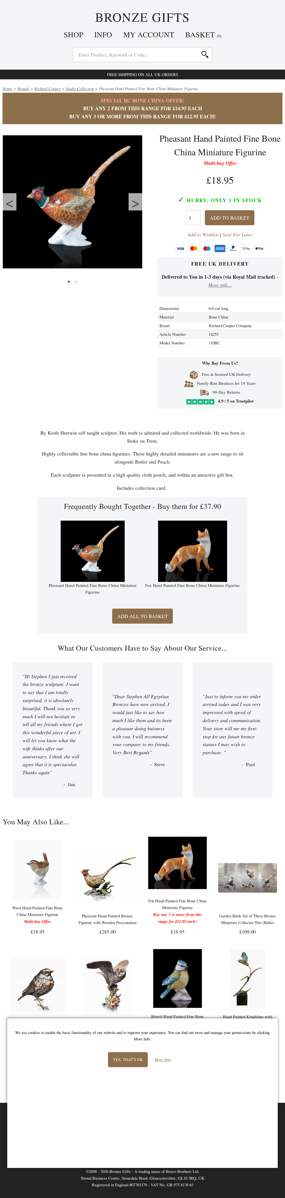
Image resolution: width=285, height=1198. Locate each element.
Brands (23, 88)
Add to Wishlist (203, 234)
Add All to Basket (142, 616)
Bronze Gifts (142, 17)
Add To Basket (229, 217)
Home (8, 88)
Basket (203, 35)
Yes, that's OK (128, 1059)
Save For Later (237, 234)
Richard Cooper (47, 88)
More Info (163, 1059)
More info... (220, 284)
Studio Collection (80, 88)
